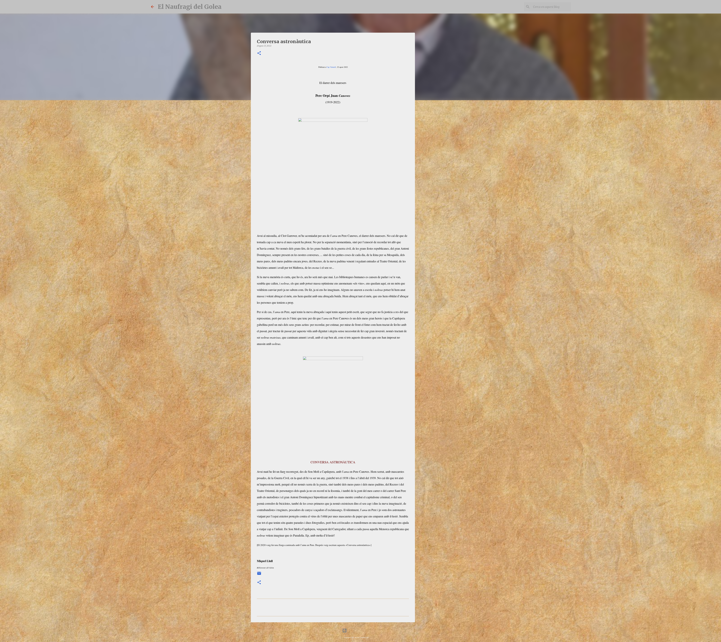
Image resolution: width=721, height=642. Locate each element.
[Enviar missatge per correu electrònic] (259, 574)
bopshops (373, 637)
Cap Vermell (331, 67)
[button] (259, 53)
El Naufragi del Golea (190, 7)
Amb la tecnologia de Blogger (363, 630)
